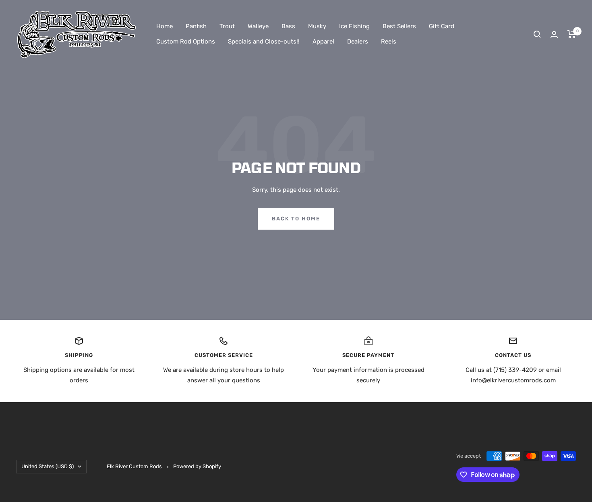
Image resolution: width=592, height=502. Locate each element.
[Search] (537, 34)
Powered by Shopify (197, 466)
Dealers (357, 41)
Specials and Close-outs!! (264, 41)
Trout (227, 26)
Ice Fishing (354, 26)
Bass (288, 26)
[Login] (554, 34)
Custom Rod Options (185, 41)
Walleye (258, 26)
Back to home (296, 219)
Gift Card (441, 26)
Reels (388, 41)
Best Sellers (399, 26)
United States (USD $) (47, 466)
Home (164, 26)
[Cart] (571, 34)
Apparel (323, 41)
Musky (317, 26)
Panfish (196, 26)
